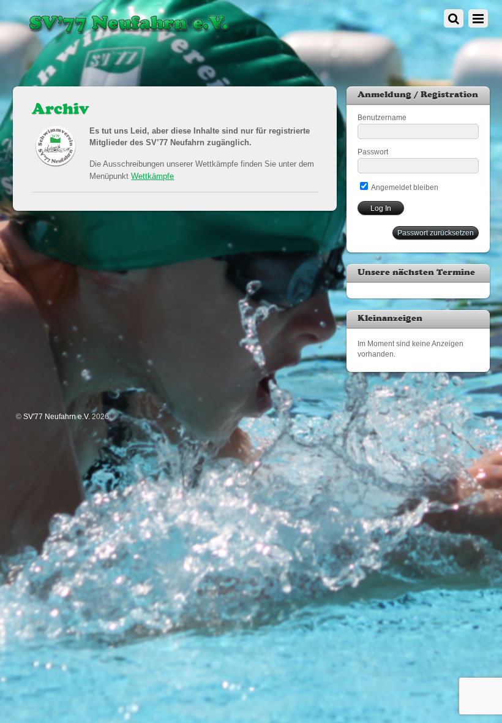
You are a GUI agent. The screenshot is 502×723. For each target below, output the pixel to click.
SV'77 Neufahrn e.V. (56, 416)
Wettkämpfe (152, 176)
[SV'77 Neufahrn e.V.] (127, 34)
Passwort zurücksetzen (435, 233)
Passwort (373, 152)
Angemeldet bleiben (404, 187)
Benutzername (382, 117)
